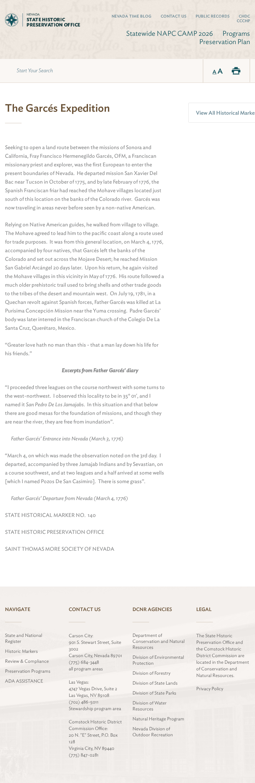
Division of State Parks (154, 693)
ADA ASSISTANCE (24, 681)
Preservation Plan (224, 41)
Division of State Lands (155, 683)
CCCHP (243, 20)
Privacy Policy (209, 688)
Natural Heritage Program (158, 718)
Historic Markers (21, 651)
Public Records (212, 16)
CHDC (244, 16)
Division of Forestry (151, 673)
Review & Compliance (27, 661)
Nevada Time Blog (131, 16)
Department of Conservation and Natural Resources (158, 641)
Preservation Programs (27, 671)
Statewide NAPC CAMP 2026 (169, 33)
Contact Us (173, 16)
